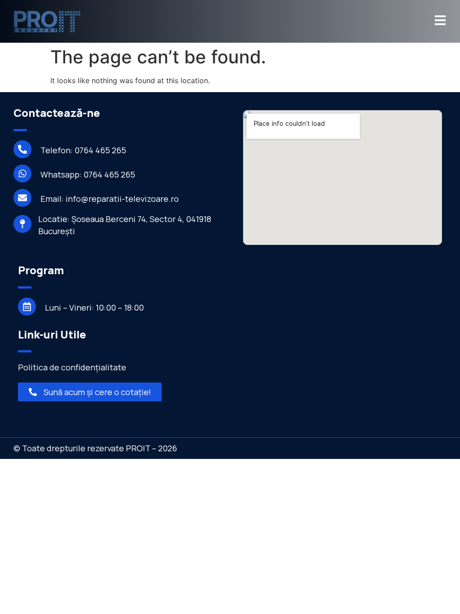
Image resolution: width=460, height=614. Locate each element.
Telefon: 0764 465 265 (83, 150)
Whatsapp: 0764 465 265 (87, 174)
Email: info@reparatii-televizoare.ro (109, 198)
